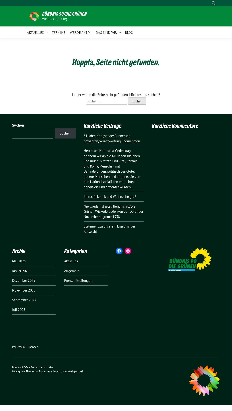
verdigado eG (75, 371)
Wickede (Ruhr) (54, 19)
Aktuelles (71, 261)
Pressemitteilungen (78, 280)
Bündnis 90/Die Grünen (64, 14)
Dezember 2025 (23, 280)
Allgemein (71, 271)
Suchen (18, 125)
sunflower (40, 371)
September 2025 (24, 300)
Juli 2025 (18, 309)
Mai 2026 (19, 261)
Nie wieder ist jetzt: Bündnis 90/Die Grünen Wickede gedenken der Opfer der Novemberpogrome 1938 (113, 211)
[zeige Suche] (213, 3)
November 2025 (23, 290)
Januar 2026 (20, 271)
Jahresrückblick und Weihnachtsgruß (110, 196)
